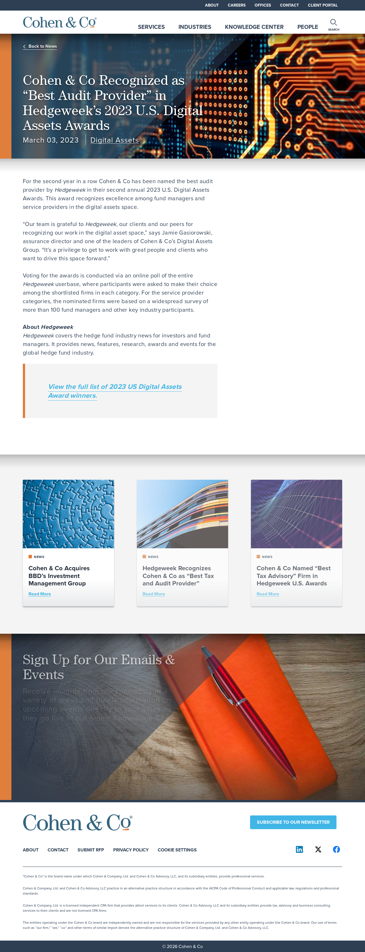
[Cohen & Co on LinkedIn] (300, 849)
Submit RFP (91, 850)
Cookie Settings (177, 850)
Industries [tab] (195, 27)
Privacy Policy (131, 850)
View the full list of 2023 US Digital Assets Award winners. (115, 390)
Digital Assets (114, 140)
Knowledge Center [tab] (254, 27)
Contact (289, 5)
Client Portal (323, 5)
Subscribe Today (50, 737)
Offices (263, 5)
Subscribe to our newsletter (293, 822)
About (212, 5)
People (307, 27)
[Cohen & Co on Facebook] (336, 849)
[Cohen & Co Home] (60, 22)
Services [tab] (151, 27)
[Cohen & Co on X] (318, 849)
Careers (237, 5)
